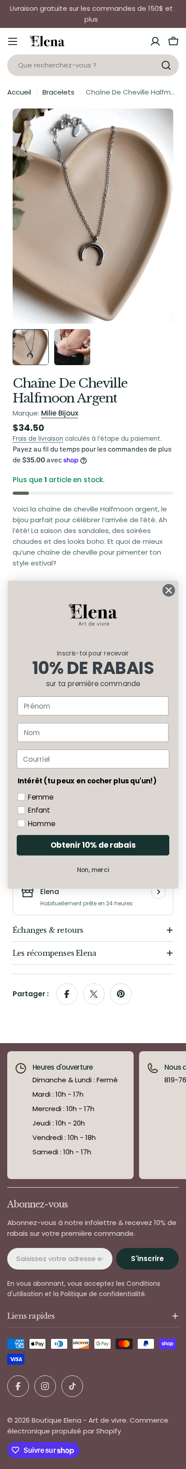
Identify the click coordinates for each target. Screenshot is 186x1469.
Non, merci (93, 869)
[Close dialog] (168, 590)
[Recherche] (166, 65)
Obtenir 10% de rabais (93, 845)
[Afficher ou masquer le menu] (12, 41)
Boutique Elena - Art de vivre (79, 1420)
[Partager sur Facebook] (67, 994)
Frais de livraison (38, 438)
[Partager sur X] (94, 994)
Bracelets (58, 92)
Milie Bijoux (59, 413)
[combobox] (93, 65)
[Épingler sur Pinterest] (121, 994)
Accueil (19, 92)
